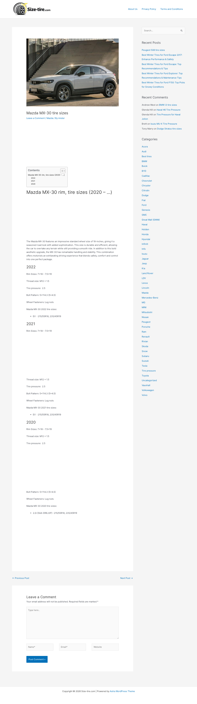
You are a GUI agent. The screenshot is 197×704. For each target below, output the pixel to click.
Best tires (147, 156)
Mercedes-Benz (150, 297)
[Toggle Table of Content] (61, 170)
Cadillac (146, 175)
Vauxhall (146, 385)
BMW (144, 161)
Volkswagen (148, 390)
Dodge (145, 195)
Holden (145, 229)
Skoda (145, 346)
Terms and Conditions (171, 9)
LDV (144, 278)
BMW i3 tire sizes (168, 104)
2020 (33, 184)
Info (144, 249)
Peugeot (146, 322)
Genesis (146, 210)
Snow (145, 351)
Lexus (145, 283)
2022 (33, 178)
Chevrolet (147, 180)
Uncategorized (149, 380)
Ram (144, 331)
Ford (144, 205)
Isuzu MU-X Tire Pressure (164, 123)
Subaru (145, 356)
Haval (144, 224)
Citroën (145, 190)
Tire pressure (149, 370)
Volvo (144, 395)
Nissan (145, 317)
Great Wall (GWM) (151, 219)
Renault (146, 336)
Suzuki (145, 361)
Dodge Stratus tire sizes (169, 128)
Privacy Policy (149, 9)
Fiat (144, 200)
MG (143, 302)
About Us (132, 9)
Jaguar (145, 258)
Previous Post (20, 578)
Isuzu (144, 253)
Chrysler (146, 185)
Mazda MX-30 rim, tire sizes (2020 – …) (46, 175)
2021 (33, 181)
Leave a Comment (35, 118)
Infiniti (145, 244)
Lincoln (145, 287)
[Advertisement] (72, 145)
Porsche (146, 326)
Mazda (50, 118)
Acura (145, 146)
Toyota (145, 375)
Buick (144, 166)
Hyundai (146, 239)
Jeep (144, 263)
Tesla (144, 365)
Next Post (126, 578)
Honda (145, 234)
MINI (144, 307)
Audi (144, 151)
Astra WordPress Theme (122, 691)
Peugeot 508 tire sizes (153, 50)
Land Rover (147, 273)
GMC (144, 214)
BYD (144, 171)
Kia (143, 268)
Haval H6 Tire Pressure (168, 109)
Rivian (145, 341)
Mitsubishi (147, 312)
